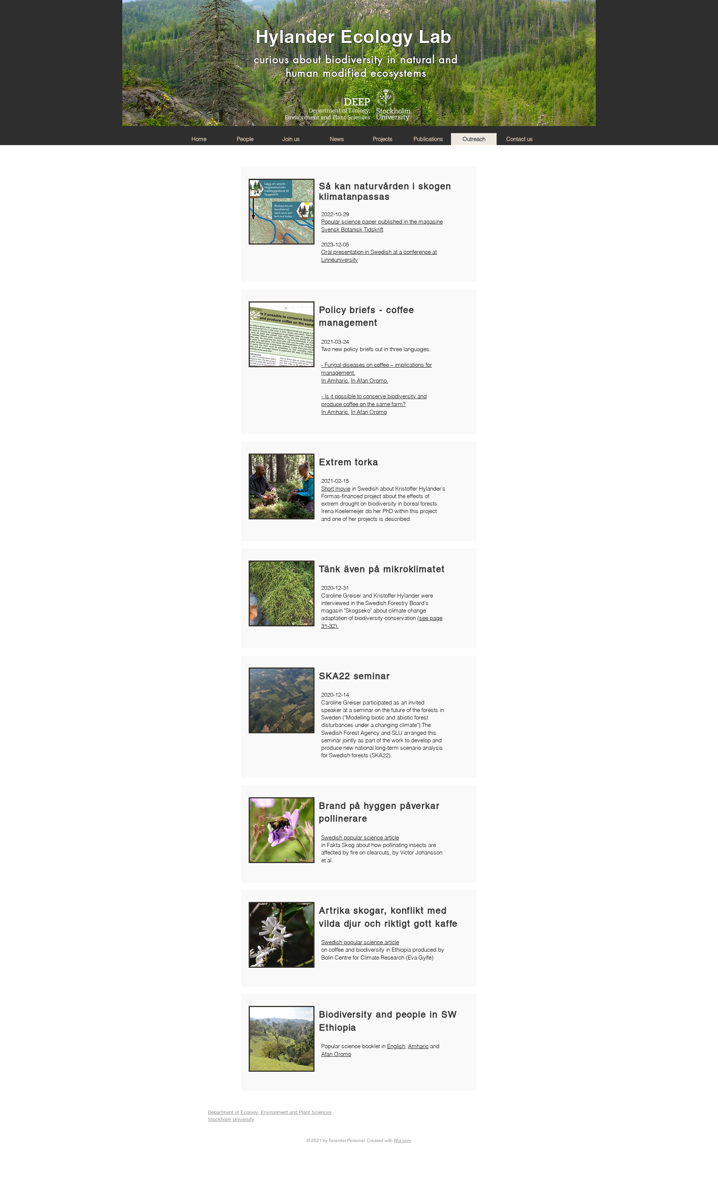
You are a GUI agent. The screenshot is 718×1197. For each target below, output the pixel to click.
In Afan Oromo (369, 411)
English (396, 1046)
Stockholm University (231, 1119)
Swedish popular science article (360, 837)
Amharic (418, 1046)
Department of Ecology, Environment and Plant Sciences (270, 1112)
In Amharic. (335, 380)
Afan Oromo (336, 1054)
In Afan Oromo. (369, 380)
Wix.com (402, 1140)
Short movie (335, 488)
